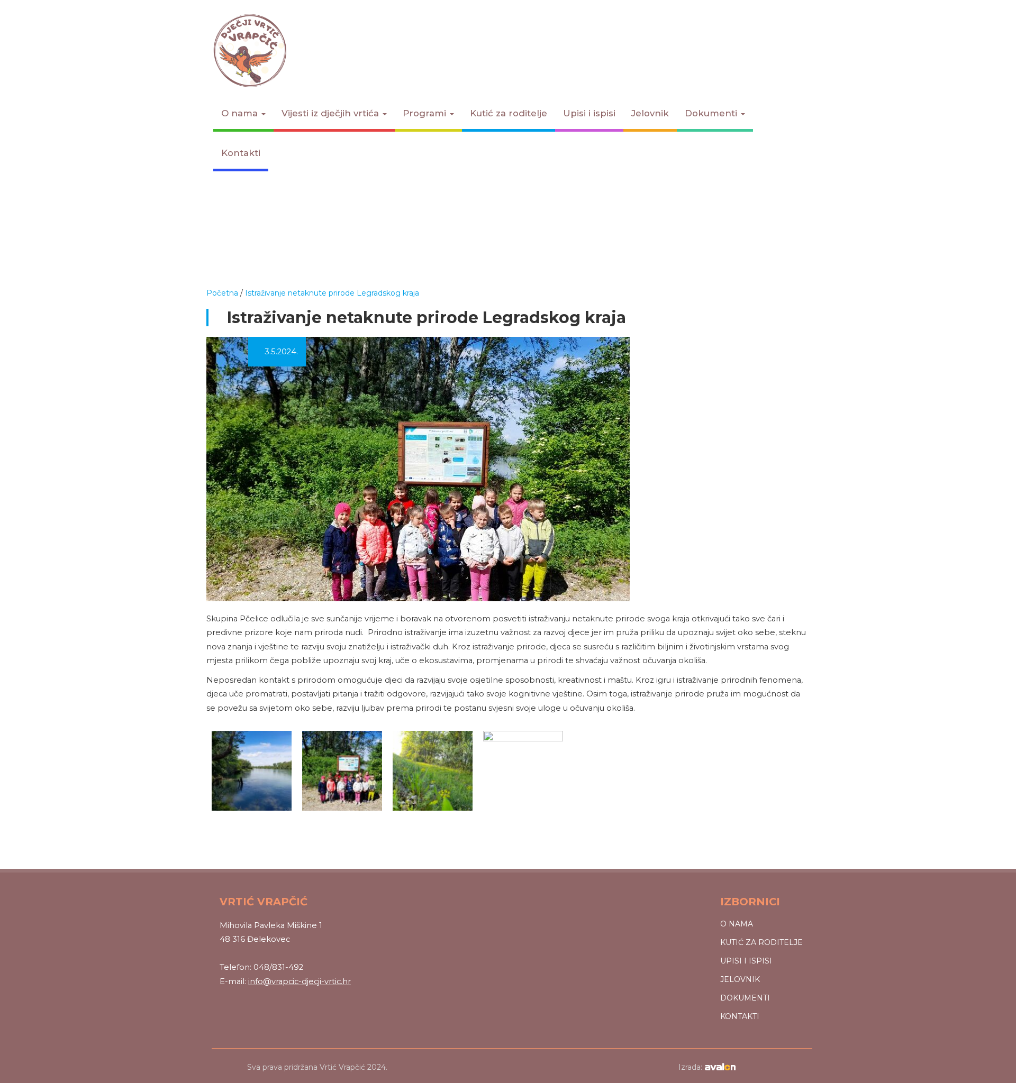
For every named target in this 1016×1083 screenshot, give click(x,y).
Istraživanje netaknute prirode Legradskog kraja (332, 293)
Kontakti (240, 153)
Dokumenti (712, 113)
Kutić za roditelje (508, 113)
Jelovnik (650, 113)
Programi (426, 113)
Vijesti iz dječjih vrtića (332, 113)
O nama (240, 113)
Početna (222, 293)
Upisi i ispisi (589, 113)
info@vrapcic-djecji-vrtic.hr (299, 981)
